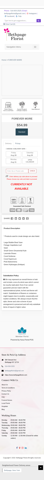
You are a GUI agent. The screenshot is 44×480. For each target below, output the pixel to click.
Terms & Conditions (8, 388)
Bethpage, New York (12, 470)
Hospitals (5, 406)
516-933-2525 (15, 11)
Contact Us (5, 394)
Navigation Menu (14, 47)
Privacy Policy (6, 391)
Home (4, 60)
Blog (3, 409)
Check (32, 171)
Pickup (17, 143)
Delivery (8, 143)
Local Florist (6, 403)
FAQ (3, 397)
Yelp (19, 16)
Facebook (10, 16)
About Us (5, 385)
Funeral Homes (7, 400)
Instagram (32, 13)
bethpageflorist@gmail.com (14, 13)
